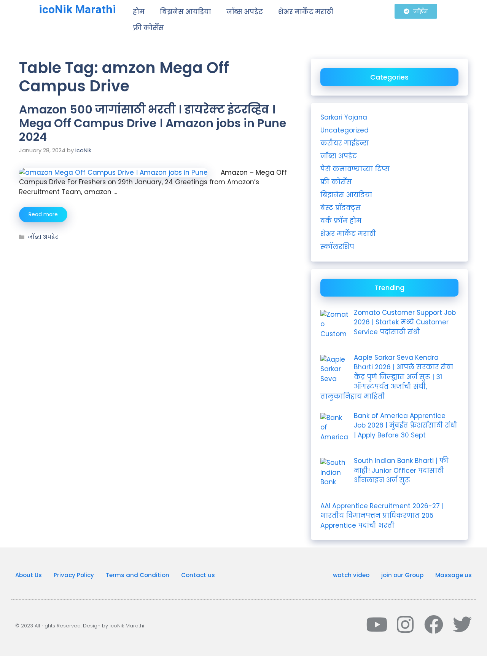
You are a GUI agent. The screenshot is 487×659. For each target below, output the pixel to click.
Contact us (198, 575)
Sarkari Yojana (343, 117)
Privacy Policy (74, 575)
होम (139, 11)
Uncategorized (344, 130)
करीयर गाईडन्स (344, 143)
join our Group (402, 575)
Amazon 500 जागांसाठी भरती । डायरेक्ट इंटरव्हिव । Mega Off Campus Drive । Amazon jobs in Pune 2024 (152, 123)
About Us (28, 575)
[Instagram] (405, 624)
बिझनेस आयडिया (185, 11)
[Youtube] (376, 624)
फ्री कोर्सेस (148, 27)
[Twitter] (462, 624)
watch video (351, 575)
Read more (43, 214)
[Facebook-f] (433, 624)
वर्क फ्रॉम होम (340, 220)
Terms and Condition (137, 575)
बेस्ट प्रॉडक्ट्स (340, 207)
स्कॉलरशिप (337, 246)
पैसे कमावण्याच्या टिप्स (355, 169)
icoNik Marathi (77, 9)
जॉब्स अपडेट (244, 11)
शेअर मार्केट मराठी (305, 11)
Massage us (453, 575)
